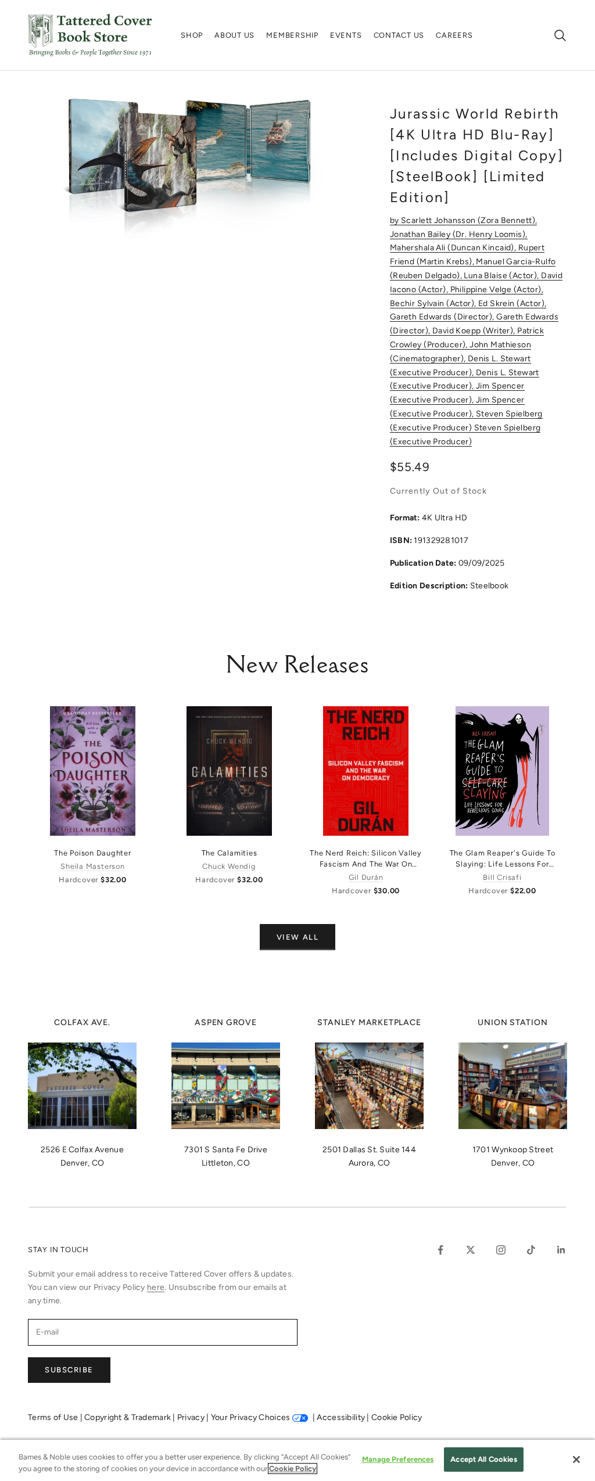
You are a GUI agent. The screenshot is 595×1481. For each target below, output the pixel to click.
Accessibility (342, 1417)
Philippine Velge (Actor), (497, 289)
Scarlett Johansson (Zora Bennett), (469, 220)
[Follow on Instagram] (501, 1250)
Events (346, 35)
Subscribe (69, 1369)
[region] (297, 1460)
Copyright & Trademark (128, 1417)
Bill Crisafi (502, 877)
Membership (292, 35)
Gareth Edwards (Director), (443, 317)
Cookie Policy (396, 1417)
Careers (454, 35)
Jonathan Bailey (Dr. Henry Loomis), (459, 234)
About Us (234, 35)
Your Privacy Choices (251, 1417)
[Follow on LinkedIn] (561, 1250)
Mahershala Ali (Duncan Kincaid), (454, 248)
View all (297, 937)
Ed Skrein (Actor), (512, 303)
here (155, 1287)
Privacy (191, 1417)
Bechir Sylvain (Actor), (434, 303)
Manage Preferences (397, 1459)
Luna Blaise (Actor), (502, 276)
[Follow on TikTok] (531, 1250)
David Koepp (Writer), (474, 331)
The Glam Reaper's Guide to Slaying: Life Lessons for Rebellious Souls (502, 859)
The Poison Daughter (92, 853)
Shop (192, 35)
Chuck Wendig (229, 866)
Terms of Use (54, 1417)
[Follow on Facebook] (440, 1250)
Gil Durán (366, 877)
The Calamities (229, 853)
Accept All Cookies (483, 1459)
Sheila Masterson (92, 866)
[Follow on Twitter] (470, 1250)
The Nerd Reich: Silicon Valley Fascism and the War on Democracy (366, 859)
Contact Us (399, 35)
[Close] (576, 1459)
